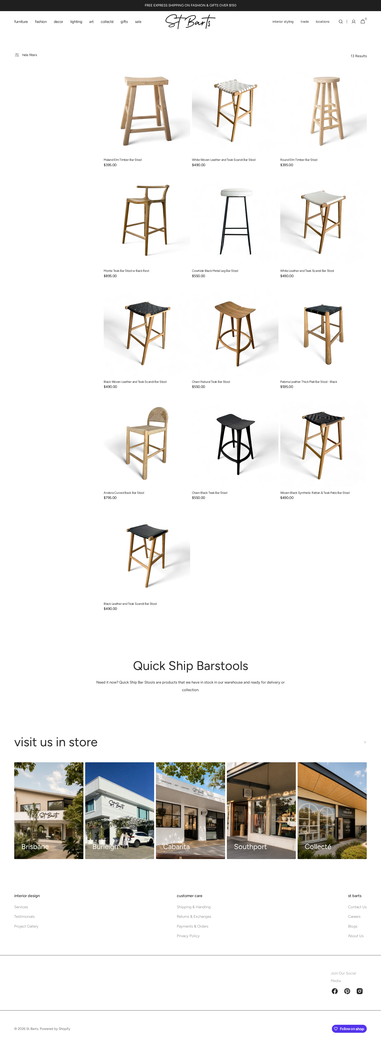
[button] (341, 21)
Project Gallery (26, 926)
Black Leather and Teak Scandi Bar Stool (130, 604)
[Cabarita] (190, 810)
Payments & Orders (192, 926)
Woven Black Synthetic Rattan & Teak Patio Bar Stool (315, 493)
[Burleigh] (119, 810)
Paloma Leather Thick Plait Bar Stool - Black (308, 382)
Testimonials (24, 916)
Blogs (352, 926)
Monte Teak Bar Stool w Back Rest (126, 271)
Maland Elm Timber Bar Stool (122, 160)
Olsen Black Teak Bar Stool (209, 493)
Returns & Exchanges (194, 916)
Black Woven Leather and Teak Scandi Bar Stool (135, 382)
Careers (354, 916)
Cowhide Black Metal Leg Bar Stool (215, 271)
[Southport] (261, 810)
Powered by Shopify (55, 1029)
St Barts (32, 1029)
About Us (356, 936)
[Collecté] (332, 810)
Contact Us (357, 907)
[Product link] (147, 120)
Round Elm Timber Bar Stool (298, 160)
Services (21, 907)
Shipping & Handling (194, 907)
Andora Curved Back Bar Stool (124, 493)
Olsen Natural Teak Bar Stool (211, 382)
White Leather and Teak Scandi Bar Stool (307, 271)
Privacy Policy (188, 936)
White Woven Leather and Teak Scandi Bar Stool (223, 160)
